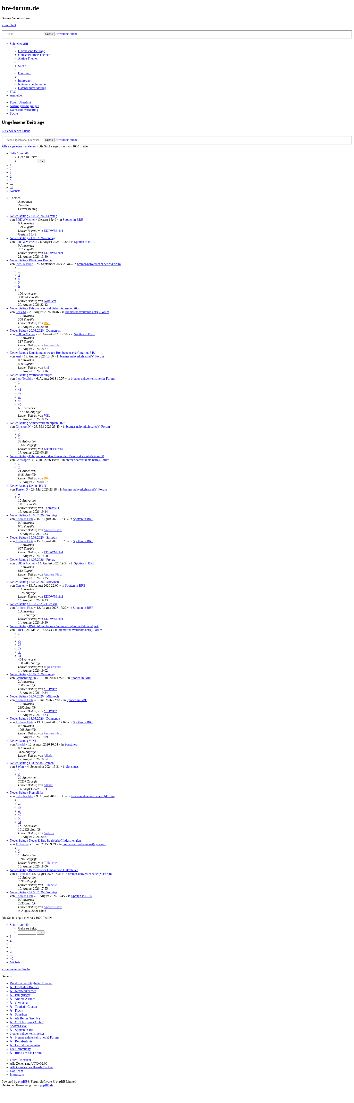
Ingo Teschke (24, 264)
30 (19, 652)
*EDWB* (50, 689)
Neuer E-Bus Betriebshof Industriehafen (55, 840)
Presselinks (36, 792)
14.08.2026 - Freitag (42, 559)
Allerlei (20, 744)
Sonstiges (71, 744)
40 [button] (11, 187)
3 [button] (10, 172)
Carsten (20, 585)
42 (19, 393)
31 (19, 655)
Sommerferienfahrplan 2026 (47, 423)
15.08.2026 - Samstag (43, 537)
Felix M (21, 312)
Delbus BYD (37, 485)
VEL (47, 415)
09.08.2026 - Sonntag (43, 892)
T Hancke (22, 844)
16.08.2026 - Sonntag (43, 515)
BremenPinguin (26, 678)
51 (19, 822)
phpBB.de (46, 1085)
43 (19, 397)
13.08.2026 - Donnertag (44, 718)
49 (19, 814)
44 (19, 400)
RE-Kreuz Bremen (41, 260)
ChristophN (23, 426)
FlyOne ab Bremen (41, 763)
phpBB (22, 1081)
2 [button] (10, 168)
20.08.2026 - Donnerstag (45, 330)
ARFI (19, 630)
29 (19, 648)
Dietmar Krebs (53, 448)
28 (19, 644)
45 (19, 404)
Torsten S (22, 489)
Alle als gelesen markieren (19, 146)
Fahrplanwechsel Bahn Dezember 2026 (54, 308)
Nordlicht (50, 301)
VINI (32, 740)
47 (19, 807)
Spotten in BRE (73, 219)
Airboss (49, 833)
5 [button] (10, 180)
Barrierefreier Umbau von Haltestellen (53, 870)
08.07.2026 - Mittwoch (44, 696)
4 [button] (10, 176)
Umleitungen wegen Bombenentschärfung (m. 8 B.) (62, 352)
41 (19, 389)
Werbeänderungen (40, 375)
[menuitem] (31, 51)
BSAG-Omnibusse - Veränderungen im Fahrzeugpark (64, 626)
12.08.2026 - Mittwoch (44, 582)
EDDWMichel (25, 219)
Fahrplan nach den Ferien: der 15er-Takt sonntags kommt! (66, 456)
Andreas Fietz (53, 345)
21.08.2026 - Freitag (42, 238)
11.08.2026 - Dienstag (43, 604)
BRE (47, 323)
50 (19, 818)
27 (19, 641)
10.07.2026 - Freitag (42, 674)
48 (19, 811)
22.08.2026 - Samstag (43, 216)
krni (18, 356)
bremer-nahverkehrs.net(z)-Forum (99, 264)
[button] (19, 153)
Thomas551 (51, 508)
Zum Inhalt (9, 25)
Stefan (20, 766)
